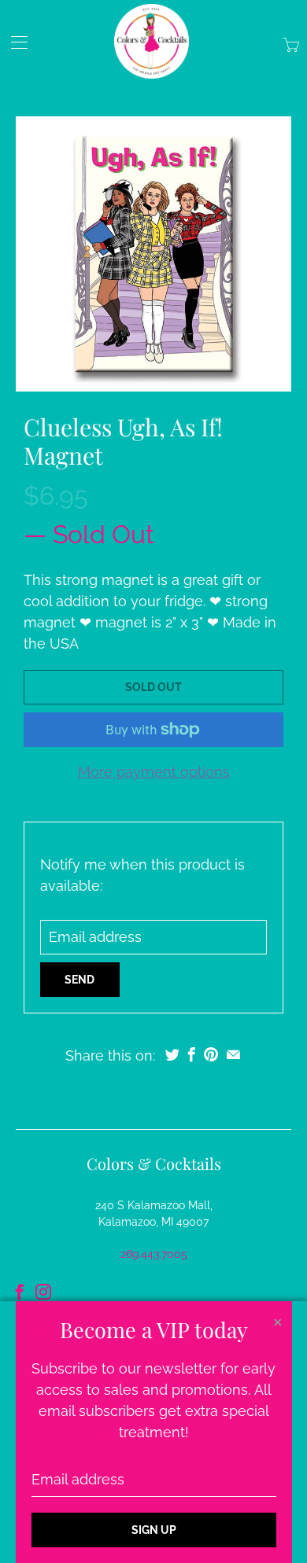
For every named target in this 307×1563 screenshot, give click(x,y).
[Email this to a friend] (233, 1054)
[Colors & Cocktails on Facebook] (20, 1292)
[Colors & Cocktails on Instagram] (43, 1292)
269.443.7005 (153, 1254)
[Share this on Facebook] (192, 1054)
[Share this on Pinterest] (211, 1054)
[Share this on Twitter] (172, 1054)
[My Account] (14, 42)
